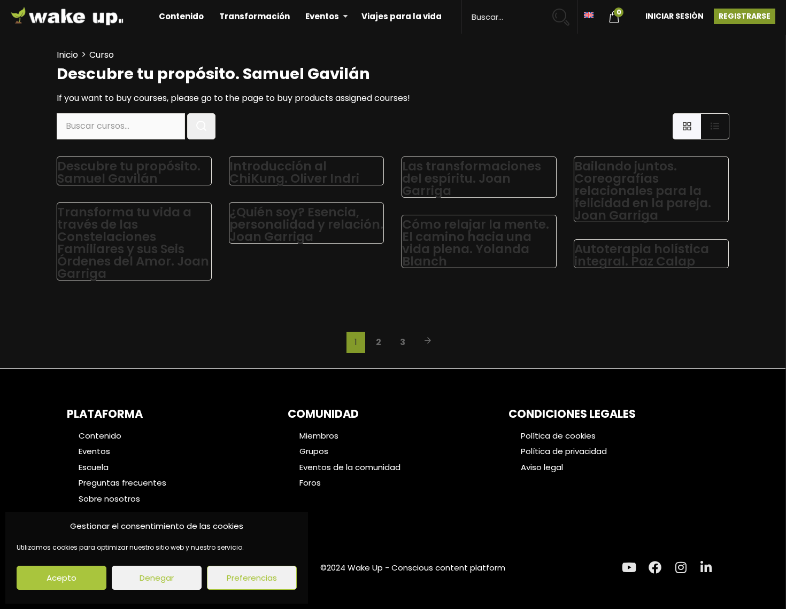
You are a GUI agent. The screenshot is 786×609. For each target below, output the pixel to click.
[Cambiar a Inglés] (589, 14)
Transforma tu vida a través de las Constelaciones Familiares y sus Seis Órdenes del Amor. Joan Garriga (133, 243)
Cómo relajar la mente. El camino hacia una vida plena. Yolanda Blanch (475, 243)
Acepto (61, 577)
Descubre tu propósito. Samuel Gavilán (129, 172)
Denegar (157, 577)
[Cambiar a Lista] (715, 126)
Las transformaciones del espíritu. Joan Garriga (471, 178)
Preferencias (252, 577)
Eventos (322, 16)
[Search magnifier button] (565, 12)
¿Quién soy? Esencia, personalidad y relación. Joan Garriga (306, 224)
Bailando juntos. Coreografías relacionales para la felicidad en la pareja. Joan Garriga (642, 191)
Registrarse (744, 16)
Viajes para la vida (401, 16)
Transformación (254, 16)
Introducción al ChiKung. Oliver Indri (294, 172)
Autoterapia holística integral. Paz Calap (641, 255)
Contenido (181, 16)
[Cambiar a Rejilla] (687, 126)
